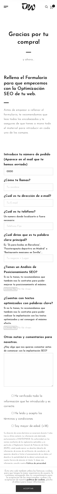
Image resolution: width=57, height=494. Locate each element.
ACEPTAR (28, 489)
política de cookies (36, 480)
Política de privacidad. (36, 463)
